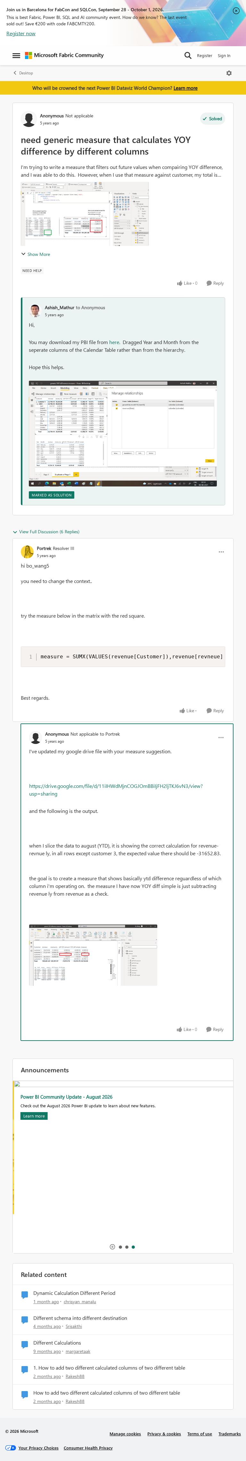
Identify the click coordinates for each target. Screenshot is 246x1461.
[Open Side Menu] (16, 55)
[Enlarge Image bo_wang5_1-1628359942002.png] (93, 955)
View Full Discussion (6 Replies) (49, 531)
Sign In (224, 55)
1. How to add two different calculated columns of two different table (109, 1367)
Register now (21, 33)
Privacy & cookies (164, 1433)
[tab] (120, 1247)
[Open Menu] (229, 73)
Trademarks (229, 1433)
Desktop (26, 73)
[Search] (188, 55)
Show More (39, 254)
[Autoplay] (112, 1247)
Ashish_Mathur (59, 307)
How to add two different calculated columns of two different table (106, 1392)
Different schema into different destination (80, 1318)
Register (204, 55)
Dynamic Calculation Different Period (74, 1293)
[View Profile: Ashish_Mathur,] (35, 310)
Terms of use (199, 1433)
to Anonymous (90, 307)
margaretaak (78, 1351)
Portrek (44, 548)
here (114, 342)
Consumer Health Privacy (88, 1447)
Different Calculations (57, 1342)
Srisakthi (74, 1326)
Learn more (186, 88)
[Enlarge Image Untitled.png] (123, 433)
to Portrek (110, 734)
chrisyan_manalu (80, 1301)
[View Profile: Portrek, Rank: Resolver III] (27, 551)
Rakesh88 (75, 1376)
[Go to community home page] (64, 55)
